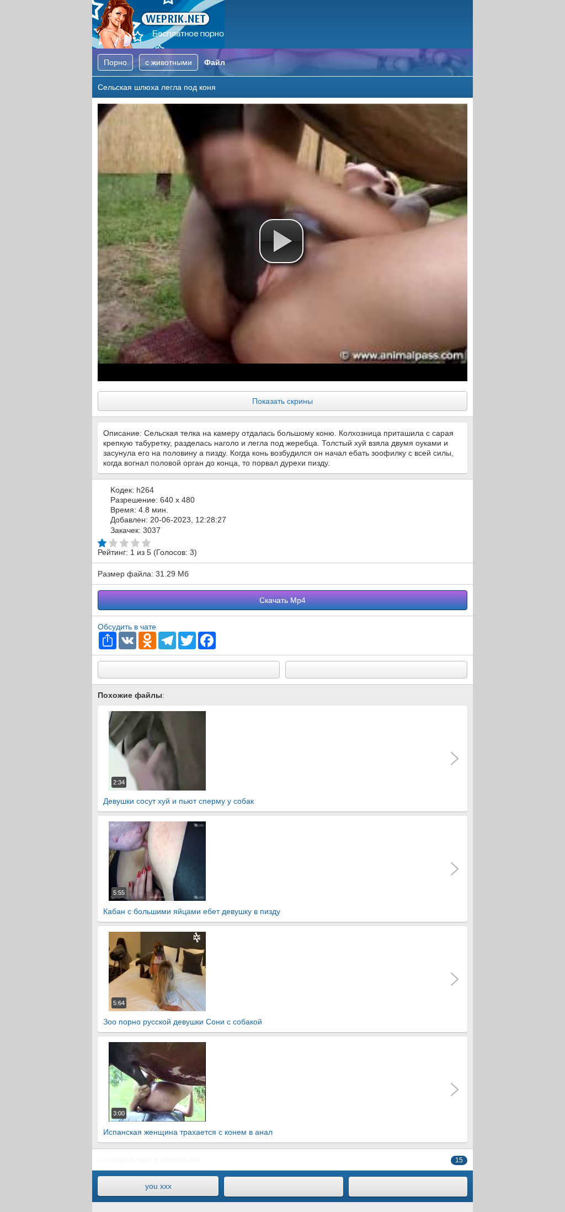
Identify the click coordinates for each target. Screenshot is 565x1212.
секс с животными (168, 1159)
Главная (158, 24)
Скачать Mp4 (282, 600)
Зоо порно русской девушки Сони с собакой (182, 1013)
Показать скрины (282, 401)
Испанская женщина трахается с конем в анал (188, 1123)
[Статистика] (408, 1187)
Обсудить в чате (127, 626)
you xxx (158, 1186)
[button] (281, 241)
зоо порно (116, 1159)
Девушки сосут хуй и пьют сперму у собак (178, 792)
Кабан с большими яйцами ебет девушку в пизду (191, 902)
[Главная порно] (283, 1187)
